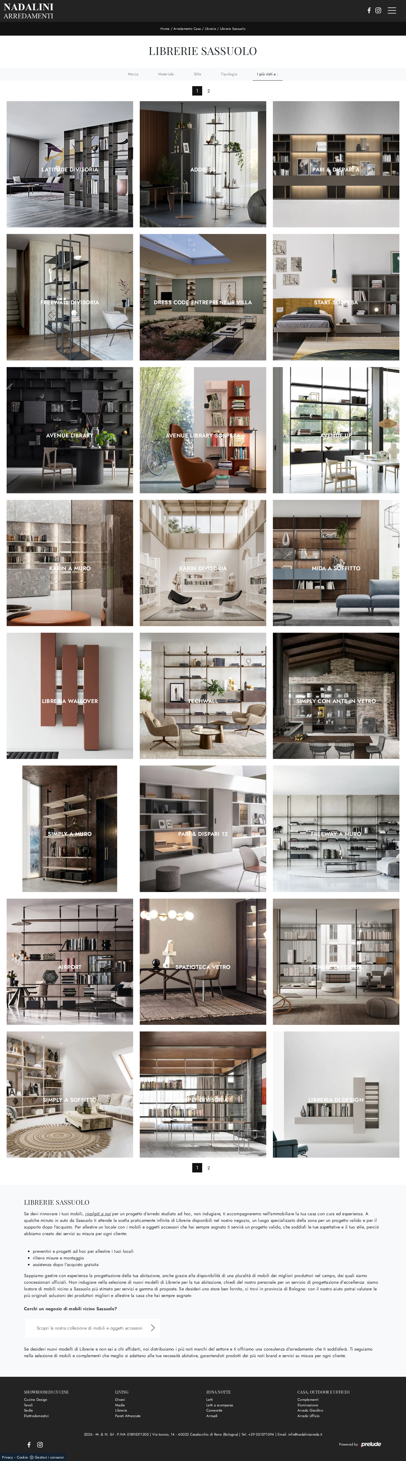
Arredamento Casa (187, 28)
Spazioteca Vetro (202, 967)
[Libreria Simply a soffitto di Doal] (70, 1094)
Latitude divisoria (69, 170)
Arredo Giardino (310, 1410)
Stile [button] (197, 74)
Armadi (212, 1415)
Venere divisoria (336, 967)
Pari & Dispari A (336, 170)
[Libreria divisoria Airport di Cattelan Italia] (70, 962)
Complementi (307, 1399)
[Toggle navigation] (392, 10)
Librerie (210, 28)
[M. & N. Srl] (28, 11)
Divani (120, 1399)
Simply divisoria (203, 1100)
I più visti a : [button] (267, 74)
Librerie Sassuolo (233, 28)
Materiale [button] (166, 74)
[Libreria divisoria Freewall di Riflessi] (70, 297)
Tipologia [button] (229, 74)
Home (164, 28)
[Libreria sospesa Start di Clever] (336, 297)
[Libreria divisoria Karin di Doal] (203, 563)
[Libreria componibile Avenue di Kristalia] (70, 430)
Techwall (203, 701)
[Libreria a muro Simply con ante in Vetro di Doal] (336, 696)
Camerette (214, 1410)
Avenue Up (336, 436)
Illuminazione (307, 1405)
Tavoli (28, 1405)
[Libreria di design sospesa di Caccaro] (336, 1094)
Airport (70, 967)
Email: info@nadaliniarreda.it (300, 1434)
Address (203, 170)
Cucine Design (35, 1399)
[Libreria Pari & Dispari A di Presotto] (336, 164)
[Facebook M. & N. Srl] (367, 10)
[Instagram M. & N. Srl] (376, 10)
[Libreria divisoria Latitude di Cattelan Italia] (70, 164)
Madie (120, 1405)
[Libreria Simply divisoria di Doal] (203, 1094)
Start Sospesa (336, 303)
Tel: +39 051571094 (258, 1434)
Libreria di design (336, 1100)
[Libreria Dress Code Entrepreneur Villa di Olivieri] (203, 297)
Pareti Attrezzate (128, 1415)
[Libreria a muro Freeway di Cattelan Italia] (336, 829)
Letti (209, 1399)
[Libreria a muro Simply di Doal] (70, 829)
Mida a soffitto (336, 569)
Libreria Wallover (70, 701)
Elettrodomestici (36, 1415)
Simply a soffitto (70, 1100)
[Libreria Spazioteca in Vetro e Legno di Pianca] (203, 962)
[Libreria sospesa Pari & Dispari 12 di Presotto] (203, 829)
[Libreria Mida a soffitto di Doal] (336, 563)
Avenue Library (70, 436)
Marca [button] (133, 74)
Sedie (28, 1410)
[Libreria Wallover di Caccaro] (70, 696)
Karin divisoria (203, 569)
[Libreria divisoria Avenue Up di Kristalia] (336, 430)
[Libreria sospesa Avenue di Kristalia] (203, 430)
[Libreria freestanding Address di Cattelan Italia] (203, 164)
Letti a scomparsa (219, 1405)
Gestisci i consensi (49, 1457)
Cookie (22, 1457)
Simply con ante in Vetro (336, 701)
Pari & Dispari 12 (203, 834)
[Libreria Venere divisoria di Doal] (336, 962)
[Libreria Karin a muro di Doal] (70, 563)
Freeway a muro (336, 834)
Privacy (7, 1457)
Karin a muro (70, 569)
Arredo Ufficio (308, 1415)
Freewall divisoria (69, 303)
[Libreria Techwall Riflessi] (203, 696)
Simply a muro (70, 834)
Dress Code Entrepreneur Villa (203, 303)
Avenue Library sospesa (203, 436)
